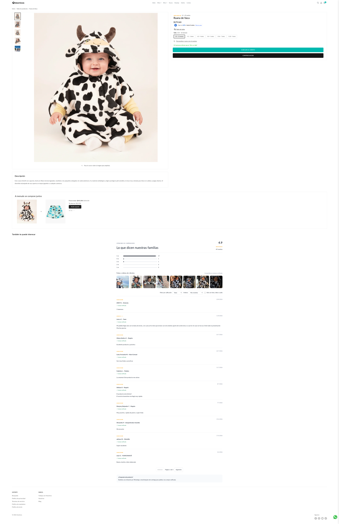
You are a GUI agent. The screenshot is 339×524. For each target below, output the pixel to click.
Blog (39, 501)
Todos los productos (22, 9)
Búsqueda (15, 495)
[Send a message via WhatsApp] (335, 517)
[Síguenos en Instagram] (319, 518)
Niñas (164, 3)
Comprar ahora (248, 55)
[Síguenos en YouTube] (322, 518)
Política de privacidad (18, 498)
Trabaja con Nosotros (45, 495)
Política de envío (17, 507)
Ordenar (185, 292)
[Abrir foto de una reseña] (123, 282)
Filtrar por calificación (166, 292)
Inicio (13, 9)
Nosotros (41, 498)
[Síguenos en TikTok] (326, 518)
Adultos (183, 3)
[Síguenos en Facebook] (315, 518)
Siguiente (179, 469)
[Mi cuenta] (321, 3)
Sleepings (176, 3)
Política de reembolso (18, 504)
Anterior (160, 469)
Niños (158, 3)
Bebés (154, 3)
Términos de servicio (18, 501)
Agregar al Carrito (248, 50)
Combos (189, 3)
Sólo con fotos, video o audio (214, 292)
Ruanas (171, 3)
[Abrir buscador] (318, 3)
